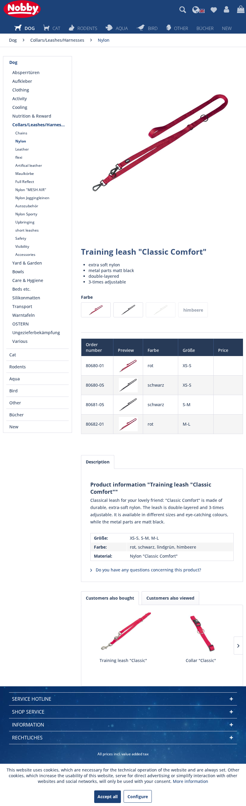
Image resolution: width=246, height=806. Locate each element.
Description (98, 462)
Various (20, 341)
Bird (13, 391)
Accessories (25, 254)
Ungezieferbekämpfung (36, 332)
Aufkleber (22, 81)
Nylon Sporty (26, 214)
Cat (12, 355)
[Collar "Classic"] (200, 634)
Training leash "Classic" (123, 660)
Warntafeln (23, 315)
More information (190, 781)
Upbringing (24, 222)
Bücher (16, 415)
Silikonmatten (26, 298)
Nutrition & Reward (31, 116)
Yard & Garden (27, 263)
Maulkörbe (24, 173)
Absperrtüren (26, 72)
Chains (21, 133)
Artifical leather (28, 165)
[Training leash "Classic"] (123, 634)
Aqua (14, 379)
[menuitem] (182, 9)
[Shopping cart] (240, 10)
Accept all (108, 796)
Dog (13, 62)
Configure (138, 796)
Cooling (19, 107)
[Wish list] (214, 10)
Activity (19, 98)
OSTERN (20, 324)
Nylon (20, 141)
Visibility (22, 246)
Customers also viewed (170, 598)
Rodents (17, 367)
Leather (22, 149)
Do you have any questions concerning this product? (147, 570)
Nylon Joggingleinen (32, 197)
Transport (22, 306)
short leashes (27, 230)
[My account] (227, 10)
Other (15, 403)
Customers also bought (110, 598)
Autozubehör (26, 205)
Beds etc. (21, 289)
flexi (18, 157)
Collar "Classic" (201, 660)
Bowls (18, 271)
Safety (20, 238)
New (13, 427)
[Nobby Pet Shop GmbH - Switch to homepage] (22, 9)
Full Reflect (24, 181)
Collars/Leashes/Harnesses (40, 124)
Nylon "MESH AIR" (30, 189)
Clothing (20, 90)
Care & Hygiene (27, 280)
